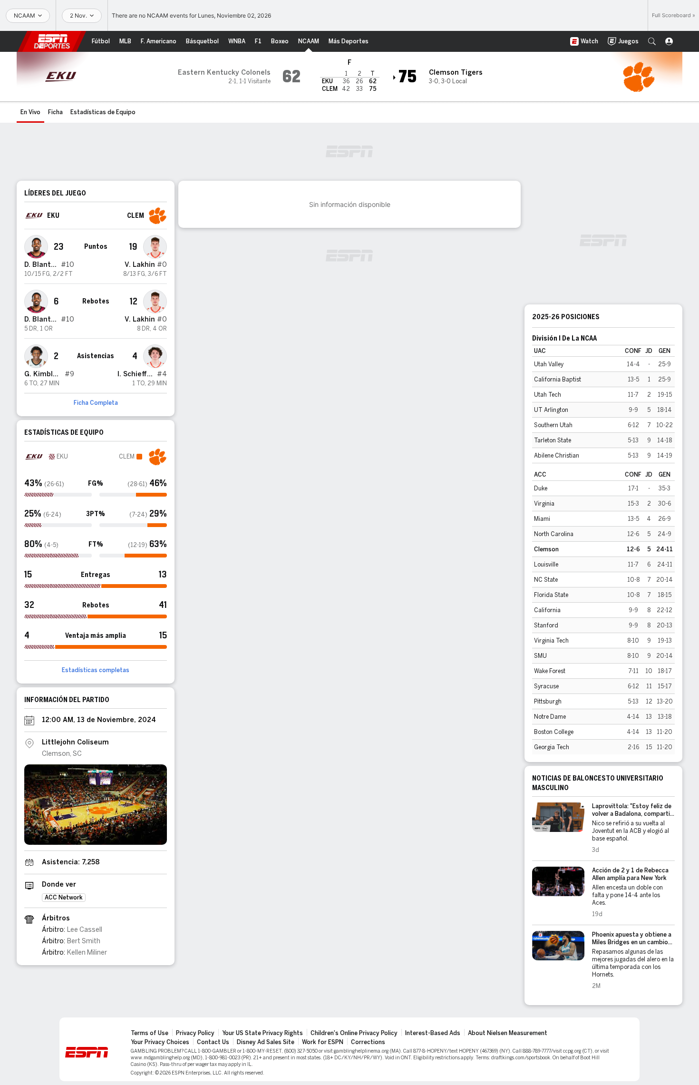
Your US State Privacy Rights (262, 1033)
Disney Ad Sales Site (265, 1042)
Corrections (368, 1042)
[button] (652, 41)
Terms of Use (149, 1033)
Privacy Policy (195, 1033)
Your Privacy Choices (160, 1042)
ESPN (52, 41)
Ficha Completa (96, 403)
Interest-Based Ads (432, 1033)
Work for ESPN (322, 1042)
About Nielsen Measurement (507, 1033)
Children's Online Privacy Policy (354, 1033)
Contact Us (213, 1042)
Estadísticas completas (95, 670)
